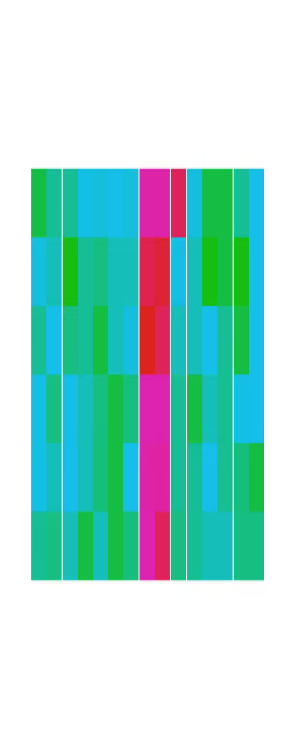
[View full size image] (6, 47)
